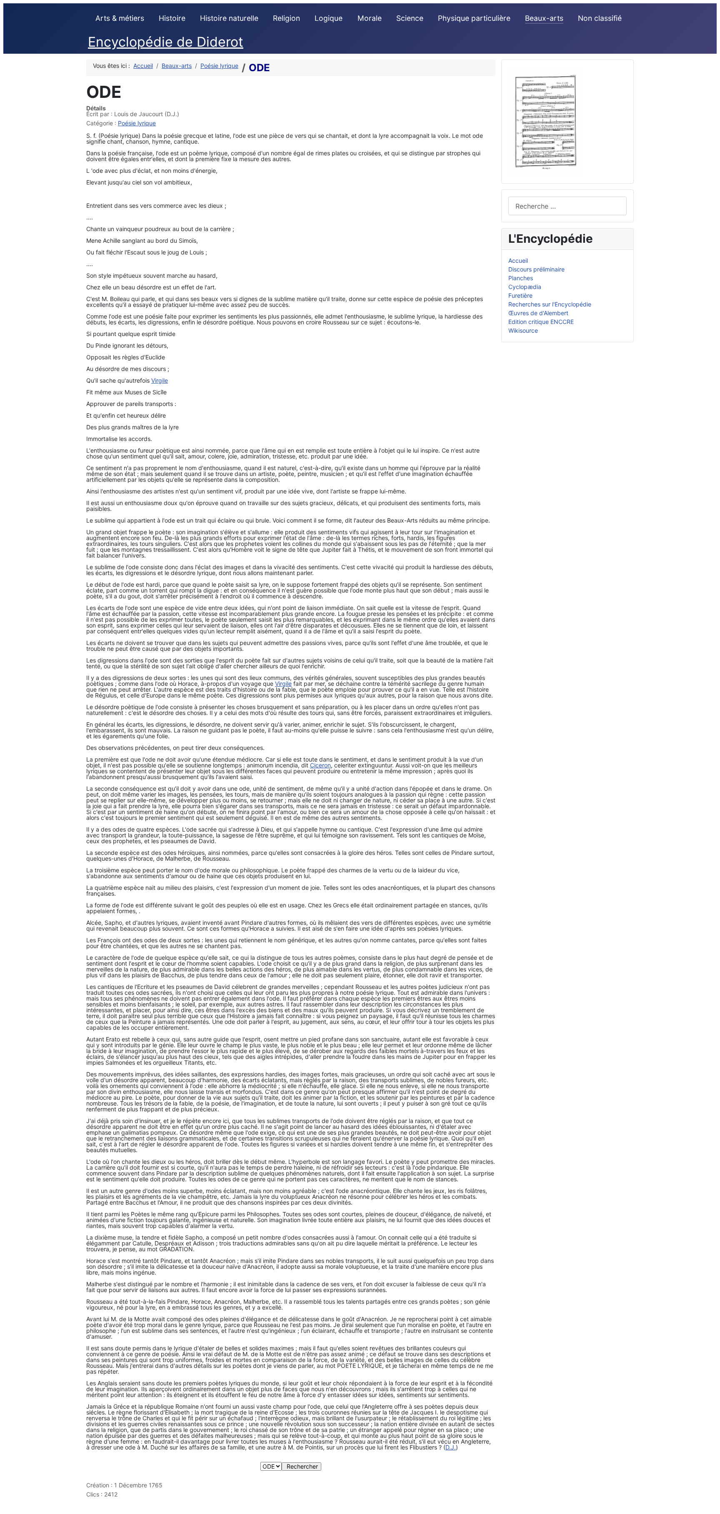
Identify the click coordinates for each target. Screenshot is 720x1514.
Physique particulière (474, 18)
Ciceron (320, 765)
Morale (370, 18)
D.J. (450, 1447)
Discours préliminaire (536, 269)
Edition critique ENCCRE (541, 321)
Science (409, 18)
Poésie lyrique (137, 123)
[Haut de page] (710, 1504)
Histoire (172, 18)
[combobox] (567, 206)
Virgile (159, 380)
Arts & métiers (119, 18)
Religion (286, 18)
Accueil (518, 260)
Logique (328, 18)
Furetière (520, 295)
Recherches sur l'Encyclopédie (549, 304)
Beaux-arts (544, 18)
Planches (520, 277)
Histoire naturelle (229, 18)
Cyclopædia (524, 286)
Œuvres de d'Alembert (538, 312)
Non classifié (600, 18)
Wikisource (523, 330)
